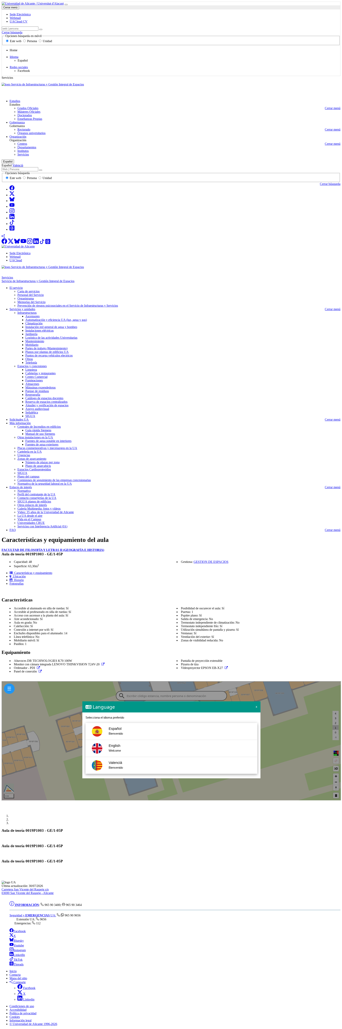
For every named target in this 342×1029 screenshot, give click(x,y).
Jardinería (31, 334)
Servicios (23, 154)
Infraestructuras (27, 312)
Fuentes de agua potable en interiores (48, 441)
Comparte (19, 982)
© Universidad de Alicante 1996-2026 (33, 1024)
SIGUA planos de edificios (34, 501)
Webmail (15, 256)
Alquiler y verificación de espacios (46, 405)
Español (7, 161)
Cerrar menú (10, 7)
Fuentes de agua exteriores (41, 444)
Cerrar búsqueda (12, 32)
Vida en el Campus (29, 519)
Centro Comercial (36, 376)
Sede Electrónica (20, 253)
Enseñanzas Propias (29, 118)
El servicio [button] (16, 287)
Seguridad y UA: (33, 915)
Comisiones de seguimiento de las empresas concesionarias (54, 480)
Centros (22, 143)
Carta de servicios (28, 291)
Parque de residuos (37, 391)
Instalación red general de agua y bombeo (51, 327)
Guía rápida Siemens (38, 430)
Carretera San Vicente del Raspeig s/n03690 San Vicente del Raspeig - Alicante (28, 891)
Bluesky (18, 940)
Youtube (18, 945)
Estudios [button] (15, 101)
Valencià (17, 165)
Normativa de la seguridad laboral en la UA (44, 483)
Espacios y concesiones (32, 366)
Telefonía (31, 362)
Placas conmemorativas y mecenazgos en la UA (47, 448)
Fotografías (17, 583)
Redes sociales (19, 67)
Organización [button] (18, 136)
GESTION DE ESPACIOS (211, 561)
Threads (18, 964)
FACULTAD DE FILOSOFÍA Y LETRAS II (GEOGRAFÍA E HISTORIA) (53, 550)
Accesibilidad (18, 1009)
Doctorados (24, 115)
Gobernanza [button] (17, 122)
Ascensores (32, 316)
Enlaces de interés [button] (21, 487)
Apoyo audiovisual (37, 409)
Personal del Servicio (30, 295)
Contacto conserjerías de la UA (36, 498)
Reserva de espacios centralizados (46, 401)
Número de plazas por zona (42, 462)
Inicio (13, 971)
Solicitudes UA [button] (19, 419)
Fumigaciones (34, 380)
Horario (18, 580)
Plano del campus (28, 476)
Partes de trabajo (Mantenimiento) (46, 348)
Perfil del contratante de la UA (36, 494)
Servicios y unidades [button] (22, 309)
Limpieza (31, 369)
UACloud (16, 260)
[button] (3, 236)
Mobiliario (31, 344)
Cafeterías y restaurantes (40, 373)
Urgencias (23, 455)
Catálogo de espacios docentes (44, 398)
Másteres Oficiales (28, 111)
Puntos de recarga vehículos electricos (49, 355)
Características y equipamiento (32, 573)
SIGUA (30, 416)
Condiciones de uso (22, 1006)
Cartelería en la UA (29, 451)
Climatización (34, 323)
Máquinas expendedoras (40, 387)
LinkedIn (19, 955)
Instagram (19, 950)
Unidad (47, 41)
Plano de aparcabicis (38, 466)
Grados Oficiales (27, 108)
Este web (15, 41)
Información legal (20, 1020)
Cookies (15, 1017)
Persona (32, 41)
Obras (29, 359)
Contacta (15, 974)
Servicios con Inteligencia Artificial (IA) (42, 526)
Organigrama (25, 298)
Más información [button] (20, 423)
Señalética (31, 412)
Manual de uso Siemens (40, 433)
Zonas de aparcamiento (31, 458)
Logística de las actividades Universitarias (51, 337)
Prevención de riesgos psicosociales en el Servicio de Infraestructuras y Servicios (67, 305)
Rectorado (23, 129)
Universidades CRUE (31, 522)
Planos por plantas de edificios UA (47, 352)
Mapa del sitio (18, 978)
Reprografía (32, 394)
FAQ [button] (13, 530)
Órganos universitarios (31, 133)
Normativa (24, 490)
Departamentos (26, 147)
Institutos (23, 151)
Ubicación (18, 576)
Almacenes (32, 384)
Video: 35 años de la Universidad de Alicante (45, 512)
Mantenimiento (34, 341)
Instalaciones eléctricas (39, 330)
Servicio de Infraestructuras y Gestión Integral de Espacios (38, 94)
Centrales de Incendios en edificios (39, 426)
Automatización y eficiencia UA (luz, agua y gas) (56, 320)
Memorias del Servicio (31, 302)
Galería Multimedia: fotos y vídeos (39, 508)
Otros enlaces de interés (32, 505)
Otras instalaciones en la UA (35, 437)
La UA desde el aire (29, 515)
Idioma (14, 57)
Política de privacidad (23, 1013)
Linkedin (28, 999)
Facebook (19, 931)
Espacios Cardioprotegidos (34, 469)
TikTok (18, 959)
